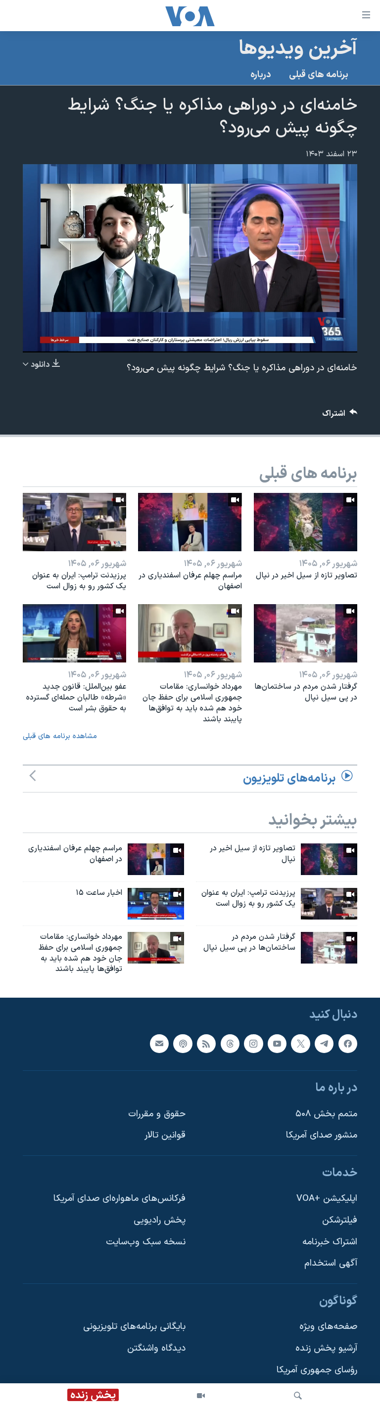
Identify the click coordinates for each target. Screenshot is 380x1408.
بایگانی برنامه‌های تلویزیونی (134, 1327)
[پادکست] (182, 1043)
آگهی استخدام (330, 1264)
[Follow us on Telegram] (324, 1043)
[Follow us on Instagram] (253, 1043)
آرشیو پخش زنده (326, 1348)
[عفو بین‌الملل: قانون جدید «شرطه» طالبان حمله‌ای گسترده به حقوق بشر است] (74, 633)
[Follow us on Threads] (230, 1043)
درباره (260, 75)
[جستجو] (298, 1395)
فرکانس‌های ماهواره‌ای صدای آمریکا (119, 1199)
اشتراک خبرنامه (329, 1242)
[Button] (340, 416)
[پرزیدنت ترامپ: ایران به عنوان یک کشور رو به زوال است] (74, 522)
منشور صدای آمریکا (321, 1135)
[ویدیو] (201, 1395)
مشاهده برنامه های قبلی (60, 736)
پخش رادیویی (160, 1220)
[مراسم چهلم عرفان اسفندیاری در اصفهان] (189, 522)
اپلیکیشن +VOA (326, 1199)
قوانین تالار (165, 1135)
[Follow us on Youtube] (277, 1043)
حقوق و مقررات (157, 1114)
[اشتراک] (159, 1043)
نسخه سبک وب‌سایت (146, 1242)
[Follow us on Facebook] (347, 1043)
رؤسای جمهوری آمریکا (317, 1370)
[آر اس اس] (206, 1043)
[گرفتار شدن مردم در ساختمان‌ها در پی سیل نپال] (305, 633)
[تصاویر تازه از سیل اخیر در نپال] (305, 522)
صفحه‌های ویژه (328, 1327)
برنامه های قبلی (318, 75)
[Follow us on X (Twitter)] (300, 1043)
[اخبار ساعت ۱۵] (156, 904)
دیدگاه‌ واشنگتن (156, 1348)
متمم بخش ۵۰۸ (326, 1114)
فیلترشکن (339, 1220)
